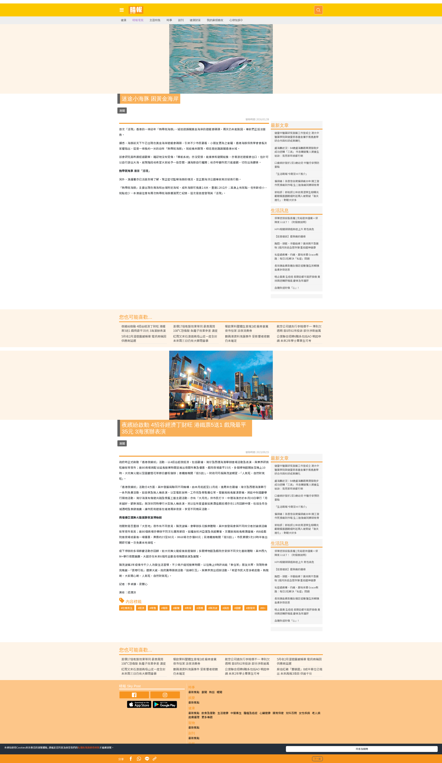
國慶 (238, 608)
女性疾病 (304, 713)
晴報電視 (137, 20)
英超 (226, 608)
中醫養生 (236, 713)
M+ (264, 608)
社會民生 (127, 608)
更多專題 (207, 717)
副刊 (181, 20)
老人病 (316, 713)
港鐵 (200, 608)
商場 (188, 608)
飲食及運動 (208, 713)
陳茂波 (213, 608)
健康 (123, 20)
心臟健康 (265, 713)
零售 (153, 608)
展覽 (177, 608)
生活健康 (222, 713)
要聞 (204, 692)
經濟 (141, 608)
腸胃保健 (278, 713)
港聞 (122, 110)
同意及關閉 (362, 749)
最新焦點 (193, 692)
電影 (165, 608)
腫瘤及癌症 (250, 713)
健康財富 (195, 20)
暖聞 (219, 692)
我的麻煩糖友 (215, 20)
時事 (169, 20)
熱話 (212, 692)
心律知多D (236, 20)
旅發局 (251, 608)
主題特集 (155, 20)
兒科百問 (291, 713)
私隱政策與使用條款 (88, 747)
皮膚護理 (193, 717)
